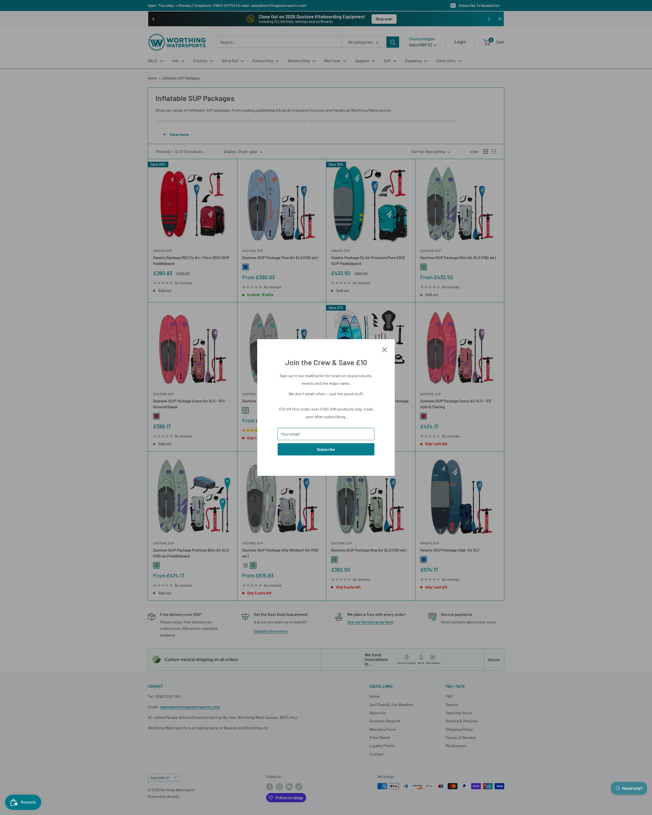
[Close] (384, 349)
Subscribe (326, 449)
